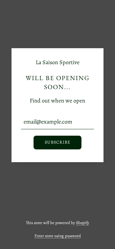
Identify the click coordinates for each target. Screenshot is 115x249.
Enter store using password (57, 235)
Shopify (82, 222)
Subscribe (57, 142)
